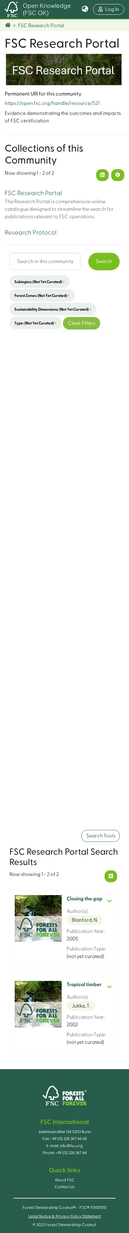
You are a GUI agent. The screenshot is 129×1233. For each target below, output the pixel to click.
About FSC (64, 1180)
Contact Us (64, 1187)
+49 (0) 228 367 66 (71, 1153)
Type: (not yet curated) (35, 322)
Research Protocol (30, 233)
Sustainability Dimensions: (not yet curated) (52, 309)
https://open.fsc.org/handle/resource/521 (52, 103)
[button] (85, 9)
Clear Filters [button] (81, 323)
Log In (114, 9)
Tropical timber (84, 984)
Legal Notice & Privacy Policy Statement (64, 1216)
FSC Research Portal (33, 193)
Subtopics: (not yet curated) (39, 281)
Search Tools (100, 835)
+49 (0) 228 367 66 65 (68, 1139)
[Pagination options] (117, 175)
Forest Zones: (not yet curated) (42, 295)
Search (104, 261)
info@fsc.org (71, 1146)
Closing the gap (84, 898)
